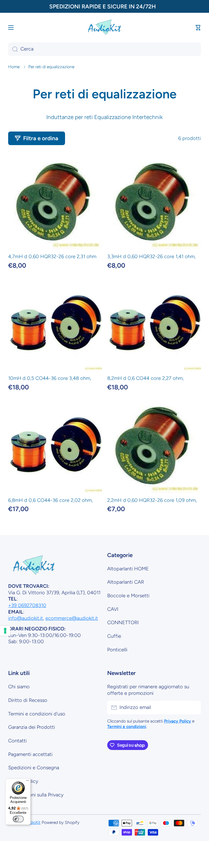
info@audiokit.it (25, 618)
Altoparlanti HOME (128, 569)
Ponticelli (117, 650)
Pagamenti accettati (30, 754)
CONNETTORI (123, 623)
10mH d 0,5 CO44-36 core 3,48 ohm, (49, 378)
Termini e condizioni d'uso (36, 714)
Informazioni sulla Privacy (35, 795)
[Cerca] (13, 49)
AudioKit (33, 822)
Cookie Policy (23, 781)
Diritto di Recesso (27, 700)
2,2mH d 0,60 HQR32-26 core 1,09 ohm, (152, 500)
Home (14, 66)
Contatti (17, 741)
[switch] (18, 819)
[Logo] (104, 27)
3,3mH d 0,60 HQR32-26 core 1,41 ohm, (151, 257)
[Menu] (27, 782)
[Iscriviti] (194, 707)
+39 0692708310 (27, 605)
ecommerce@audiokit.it (71, 618)
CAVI (112, 609)
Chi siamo (19, 687)
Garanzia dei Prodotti (31, 727)
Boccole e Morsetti (128, 596)
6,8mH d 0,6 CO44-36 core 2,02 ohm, (50, 500)
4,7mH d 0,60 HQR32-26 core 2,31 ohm (52, 257)
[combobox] (104, 49)
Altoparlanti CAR (125, 582)
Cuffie (114, 636)
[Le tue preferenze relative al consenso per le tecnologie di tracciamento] (5, 631)
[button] (198, 27)
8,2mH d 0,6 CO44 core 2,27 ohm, (145, 378)
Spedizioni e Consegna (33, 768)
